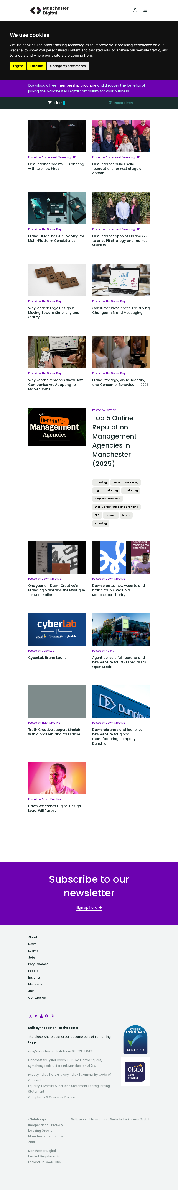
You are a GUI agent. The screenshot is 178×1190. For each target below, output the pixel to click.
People (33, 971)
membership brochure (76, 85)
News (32, 944)
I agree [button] (18, 66)
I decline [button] (36, 66)
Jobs (32, 958)
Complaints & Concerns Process (52, 1097)
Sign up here (86, 907)
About (32, 937)
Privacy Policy (38, 1075)
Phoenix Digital (138, 1119)
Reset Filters (123, 102)
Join (31, 991)
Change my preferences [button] (68, 66)
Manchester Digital (50, 10)
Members (35, 984)
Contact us (37, 998)
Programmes (38, 964)
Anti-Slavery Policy (64, 1075)
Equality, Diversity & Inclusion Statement (57, 1086)
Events (33, 951)
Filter (58, 102)
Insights (34, 978)
